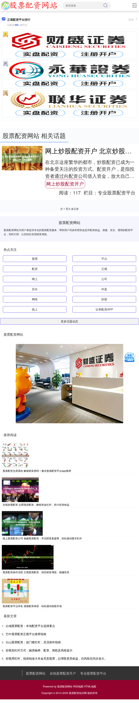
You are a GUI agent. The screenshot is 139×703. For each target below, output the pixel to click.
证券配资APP (104, 309)
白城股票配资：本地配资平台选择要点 (30, 626)
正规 (104, 269)
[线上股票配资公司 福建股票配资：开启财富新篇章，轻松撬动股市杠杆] (22, 523)
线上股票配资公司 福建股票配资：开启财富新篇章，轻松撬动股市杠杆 (42, 538)
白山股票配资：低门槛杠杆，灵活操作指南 (33, 642)
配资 (35, 269)
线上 (35, 309)
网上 (35, 279)
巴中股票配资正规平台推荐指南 (26, 634)
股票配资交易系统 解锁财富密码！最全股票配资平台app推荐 (37, 471)
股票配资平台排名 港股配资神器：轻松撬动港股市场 (32, 606)
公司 (104, 279)
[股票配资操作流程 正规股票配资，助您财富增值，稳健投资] (28, 557)
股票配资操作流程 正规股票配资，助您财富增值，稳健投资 (36, 572)
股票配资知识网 (78, 693)
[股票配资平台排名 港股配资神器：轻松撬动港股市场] (15, 590)
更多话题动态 (69, 321)
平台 (104, 259)
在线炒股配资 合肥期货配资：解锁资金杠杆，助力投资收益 (36, 504)
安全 (35, 289)
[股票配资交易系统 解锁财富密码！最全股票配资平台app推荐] (15, 455)
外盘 (104, 289)
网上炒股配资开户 (65, 183)
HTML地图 (90, 686)
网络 (35, 299)
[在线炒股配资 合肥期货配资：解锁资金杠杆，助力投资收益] (20, 489)
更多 (131, 19)
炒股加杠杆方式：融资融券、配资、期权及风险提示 (39, 650)
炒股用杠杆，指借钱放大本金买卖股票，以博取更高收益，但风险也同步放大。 (56, 658)
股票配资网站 (35, 673)
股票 (35, 259)
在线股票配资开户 (63, 673)
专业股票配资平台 (93, 673)
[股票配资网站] (29, 5)
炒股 (104, 299)
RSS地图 (78, 686)
